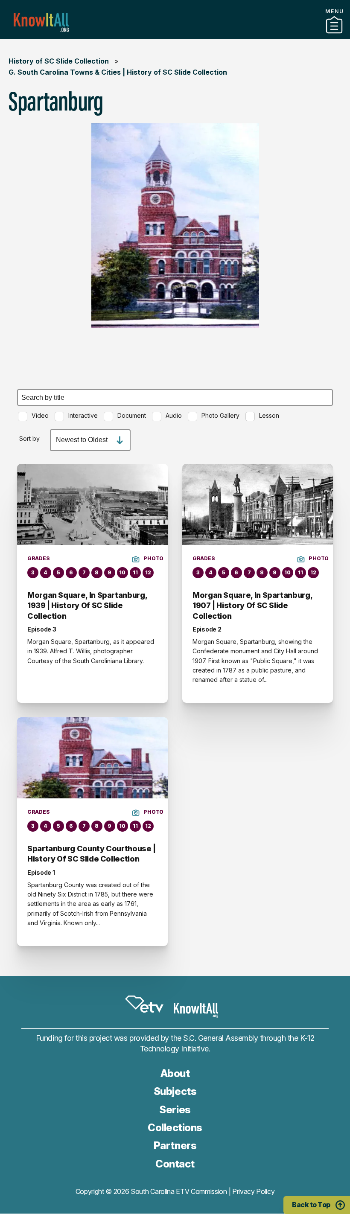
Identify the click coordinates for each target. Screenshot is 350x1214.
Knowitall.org (41, 22)
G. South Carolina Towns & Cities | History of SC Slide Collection (118, 72)
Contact (175, 1164)
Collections (175, 1127)
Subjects (175, 1091)
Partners (175, 35)
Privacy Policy (253, 1191)
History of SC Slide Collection (59, 61)
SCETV (144, 1004)
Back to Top (311, 1204)
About (175, 1073)
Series (174, 1109)
